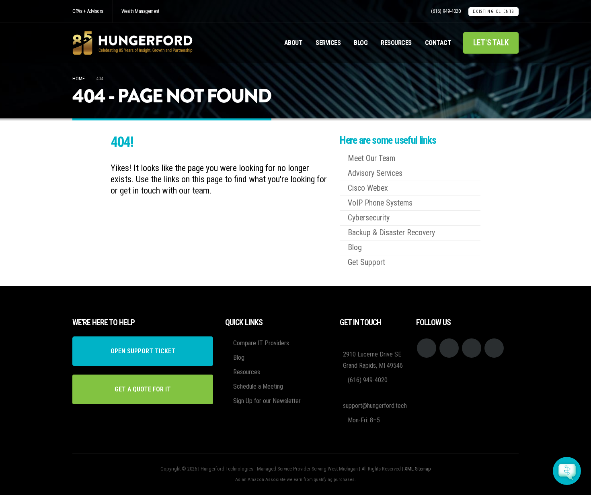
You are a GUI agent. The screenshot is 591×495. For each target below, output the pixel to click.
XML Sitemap (417, 469)
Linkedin (494, 348)
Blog (360, 43)
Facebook (426, 348)
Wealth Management (140, 11)
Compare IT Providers (261, 343)
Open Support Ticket (143, 351)
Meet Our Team (371, 158)
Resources (396, 43)
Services (328, 43)
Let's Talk (491, 42)
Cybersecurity (369, 217)
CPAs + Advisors (87, 11)
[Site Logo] (132, 43)
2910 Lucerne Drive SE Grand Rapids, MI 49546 (373, 359)
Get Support (366, 262)
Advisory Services (375, 173)
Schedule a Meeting (258, 386)
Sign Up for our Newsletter (267, 401)
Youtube (449, 348)
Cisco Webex (368, 188)
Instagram (471, 348)
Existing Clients (493, 11)
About (293, 43)
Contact (438, 43)
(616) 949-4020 (446, 11)
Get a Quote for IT (143, 389)
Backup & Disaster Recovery (391, 232)
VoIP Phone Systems (380, 203)
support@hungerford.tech (375, 405)
